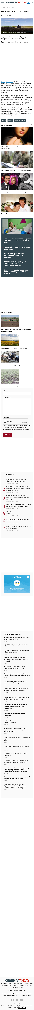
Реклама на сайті (27, 993)
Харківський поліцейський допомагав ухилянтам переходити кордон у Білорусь (16, 690)
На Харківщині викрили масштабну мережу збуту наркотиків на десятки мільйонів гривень (15, 729)
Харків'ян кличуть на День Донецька (16, 645)
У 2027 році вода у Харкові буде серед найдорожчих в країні (16, 651)
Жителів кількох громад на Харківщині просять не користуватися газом (15, 263)
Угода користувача (25, 995)
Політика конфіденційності (10, 995)
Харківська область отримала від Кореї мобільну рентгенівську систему (16, 698)
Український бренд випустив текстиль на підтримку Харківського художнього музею (17, 738)
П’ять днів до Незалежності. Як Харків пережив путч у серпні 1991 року (18, 505)
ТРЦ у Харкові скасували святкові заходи (16, 512)
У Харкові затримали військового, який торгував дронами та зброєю (17, 778)
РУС (28, 2)
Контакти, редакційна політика (17, 990)
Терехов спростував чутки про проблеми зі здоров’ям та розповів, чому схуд (17, 497)
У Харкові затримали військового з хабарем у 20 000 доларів (15, 682)
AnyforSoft (22, 1008)
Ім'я (4, 391)
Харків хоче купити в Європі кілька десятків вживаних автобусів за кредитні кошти (15, 706)
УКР (15, 1004)
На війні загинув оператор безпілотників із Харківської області (17, 638)
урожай (10, 120)
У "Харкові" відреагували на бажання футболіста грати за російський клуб (16, 761)
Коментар (6, 398)
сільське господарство (20, 120)
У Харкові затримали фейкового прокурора (17, 248)
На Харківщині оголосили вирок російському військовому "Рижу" (14, 667)
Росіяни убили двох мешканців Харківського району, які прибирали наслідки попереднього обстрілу (15, 786)
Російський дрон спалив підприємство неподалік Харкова (14, 255)
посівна (4, 120)
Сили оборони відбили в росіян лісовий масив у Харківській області (17, 271)
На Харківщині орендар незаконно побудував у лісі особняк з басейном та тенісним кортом (18, 488)
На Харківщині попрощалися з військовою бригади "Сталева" (16, 480)
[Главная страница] (17, 980)
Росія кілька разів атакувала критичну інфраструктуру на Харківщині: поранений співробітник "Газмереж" (16, 769)
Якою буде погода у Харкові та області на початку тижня (18, 527)
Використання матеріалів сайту (11, 993)
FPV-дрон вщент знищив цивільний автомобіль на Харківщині (17, 520)
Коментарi (7, 434)
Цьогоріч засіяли (7, 82)
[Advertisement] (17, 63)
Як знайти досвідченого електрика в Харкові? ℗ (15, 754)
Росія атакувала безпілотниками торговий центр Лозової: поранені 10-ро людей (16, 659)
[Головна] (16, 2)
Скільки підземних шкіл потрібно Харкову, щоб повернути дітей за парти (17, 240)
